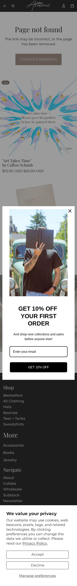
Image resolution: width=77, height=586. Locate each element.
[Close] (70, 211)
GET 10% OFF (38, 367)
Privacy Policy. (35, 543)
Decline (37, 565)
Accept (37, 554)
